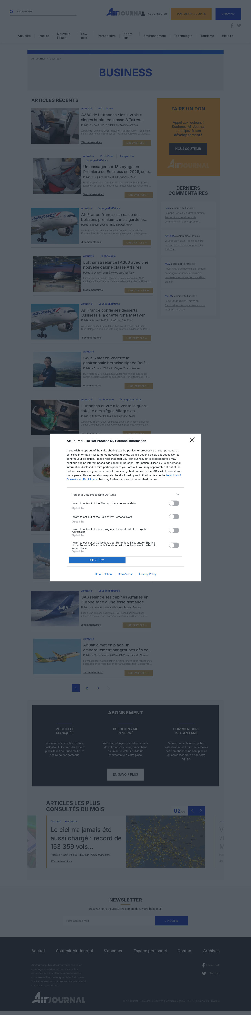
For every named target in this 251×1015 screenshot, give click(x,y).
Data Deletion (103, 574)
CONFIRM (97, 560)
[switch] (174, 503)
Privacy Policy (147, 574)
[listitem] (125, 494)
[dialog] (125, 507)
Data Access (125, 574)
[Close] (193, 441)
